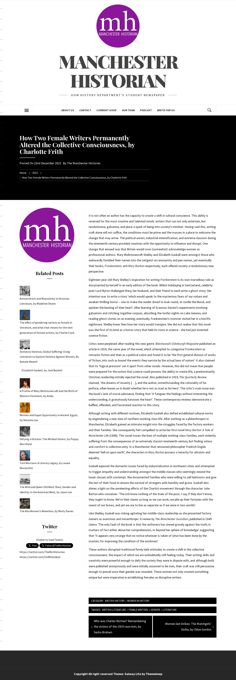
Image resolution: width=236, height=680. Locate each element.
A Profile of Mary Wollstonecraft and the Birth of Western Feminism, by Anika (49, 393)
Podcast (146, 110)
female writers (138, 609)
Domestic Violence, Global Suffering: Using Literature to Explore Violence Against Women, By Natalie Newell (49, 356)
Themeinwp (154, 674)
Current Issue (106, 110)
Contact (85, 110)
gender (155, 609)
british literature (114, 609)
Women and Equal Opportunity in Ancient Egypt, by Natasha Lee (49, 417)
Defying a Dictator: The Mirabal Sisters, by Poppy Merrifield (49, 441)
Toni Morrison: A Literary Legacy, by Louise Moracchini (45, 465)
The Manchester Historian (83, 163)
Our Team (128, 110)
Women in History (138, 600)
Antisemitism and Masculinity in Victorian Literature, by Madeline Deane (44, 301)
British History (115, 600)
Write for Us (166, 110)
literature (170, 609)
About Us (67, 110)
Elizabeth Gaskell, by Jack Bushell (42, 370)
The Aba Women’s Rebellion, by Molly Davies (46, 511)
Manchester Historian (118, 70)
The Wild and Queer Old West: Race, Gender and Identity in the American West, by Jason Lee (48, 489)
